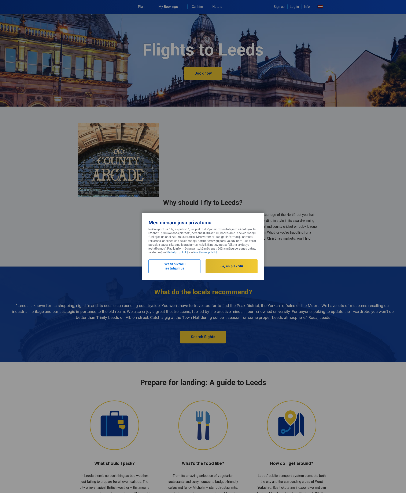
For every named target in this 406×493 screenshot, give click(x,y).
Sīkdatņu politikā (177, 252)
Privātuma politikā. (205, 252)
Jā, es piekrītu (231, 266)
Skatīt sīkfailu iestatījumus (174, 266)
